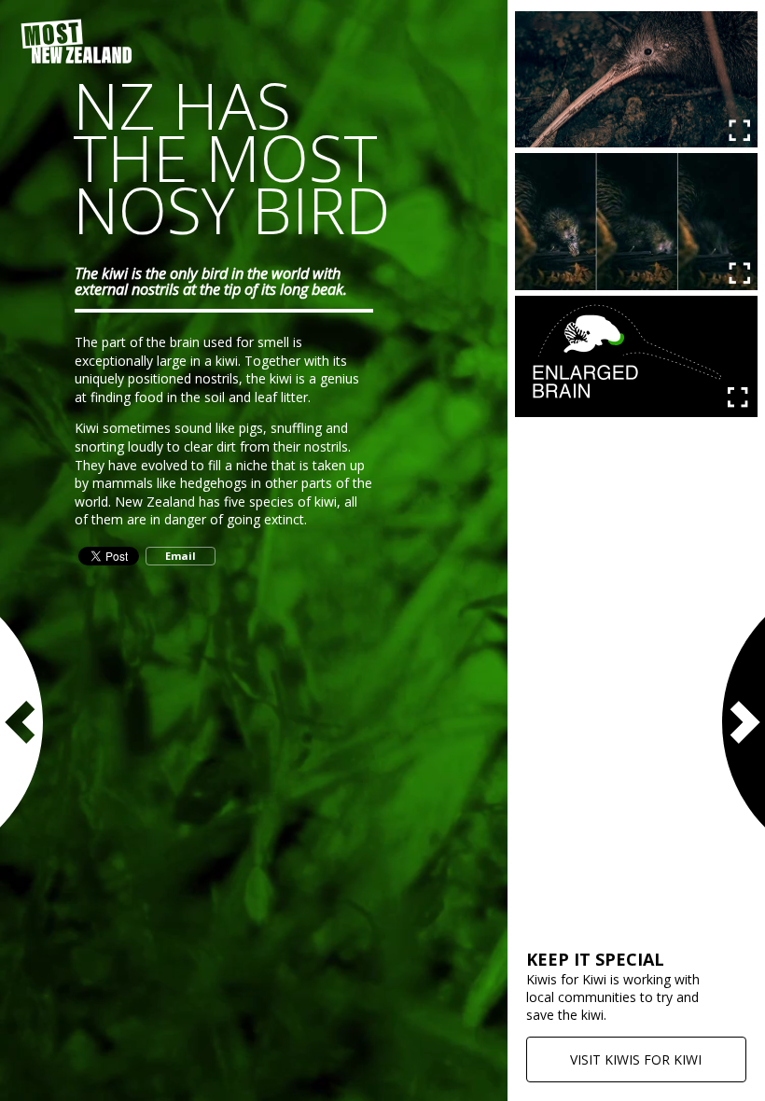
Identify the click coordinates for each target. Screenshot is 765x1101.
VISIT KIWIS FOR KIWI (636, 1059)
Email (180, 556)
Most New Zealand (77, 42)
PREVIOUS (23, 722)
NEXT (741, 722)
